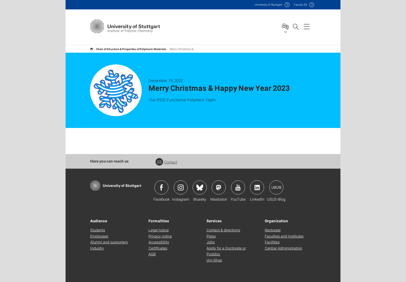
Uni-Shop (214, 260)
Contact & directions (223, 229)
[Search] (296, 26)
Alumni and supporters (109, 241)
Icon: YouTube (238, 187)
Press (211, 236)
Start (91, 49)
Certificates (157, 248)
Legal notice (158, 229)
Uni (268, 4)
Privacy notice (160, 236)
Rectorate (273, 229)
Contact (170, 161)
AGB (152, 253)
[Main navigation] (307, 26)
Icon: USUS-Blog (276, 187)
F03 (300, 4)
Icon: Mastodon (219, 187)
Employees (99, 236)
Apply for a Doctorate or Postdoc (226, 251)
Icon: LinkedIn (257, 187)
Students (97, 229)
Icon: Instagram (181, 187)
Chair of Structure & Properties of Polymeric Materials (131, 49)
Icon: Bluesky (200, 187)
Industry (97, 248)
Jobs (211, 241)
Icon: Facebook (161, 187)
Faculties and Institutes (284, 236)
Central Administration (283, 248)
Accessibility (158, 241)
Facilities (272, 241)
